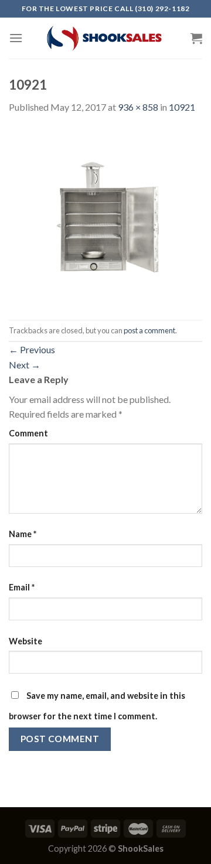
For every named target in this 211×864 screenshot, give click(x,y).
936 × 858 (138, 106)
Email (22, 587)
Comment (28, 433)
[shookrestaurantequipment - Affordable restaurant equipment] (105, 38)
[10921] (105, 215)
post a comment (149, 330)
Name (22, 534)
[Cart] (196, 38)
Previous (32, 349)
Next (24, 364)
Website (25, 641)
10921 (182, 106)
